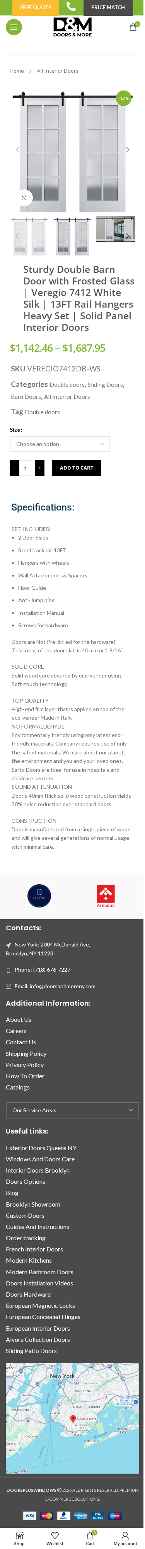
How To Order (25, 1075)
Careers (16, 1030)
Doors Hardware (28, 1294)
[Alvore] (39, 896)
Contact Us (21, 1041)
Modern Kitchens (29, 1260)
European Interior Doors (38, 1328)
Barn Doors (26, 396)
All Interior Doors (57, 70)
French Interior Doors (34, 1249)
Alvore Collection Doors (38, 1339)
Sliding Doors (105, 384)
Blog (12, 1192)
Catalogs (18, 1087)
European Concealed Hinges (43, 1316)
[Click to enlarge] (24, 198)
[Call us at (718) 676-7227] (71, 6)
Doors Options (25, 1181)
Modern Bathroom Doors (39, 1271)
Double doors (67, 384)
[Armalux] (106, 896)
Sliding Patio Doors (31, 1350)
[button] (17, 149)
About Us (18, 1019)
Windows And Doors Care (40, 1159)
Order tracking (26, 1237)
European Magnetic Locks (40, 1305)
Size (15, 429)
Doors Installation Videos (39, 1283)
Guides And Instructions (37, 1226)
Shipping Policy (26, 1053)
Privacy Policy (25, 1064)
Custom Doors (25, 1215)
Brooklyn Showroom (33, 1204)
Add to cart (77, 467)
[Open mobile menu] (14, 27)
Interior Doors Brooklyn (38, 1170)
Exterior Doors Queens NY (41, 1147)
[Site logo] (72, 26)
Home (17, 70)
